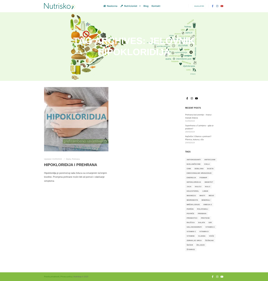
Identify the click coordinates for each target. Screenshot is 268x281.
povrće (190, 213)
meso (211, 195)
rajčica (191, 222)
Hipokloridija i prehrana (70, 165)
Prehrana (76, 159)
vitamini (191, 236)
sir (210, 222)
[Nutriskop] (59, 6)
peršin (190, 209)
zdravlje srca (194, 240)
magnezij (191, 195)
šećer (190, 245)
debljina (199, 168)
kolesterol (193, 191)
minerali (206, 200)
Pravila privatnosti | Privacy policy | (58, 277)
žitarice (191, 249)
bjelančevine (194, 164)
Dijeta (68, 159)
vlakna (201, 236)
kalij (207, 186)
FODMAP (203, 177)
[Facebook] (213, 6)
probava (202, 213)
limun (205, 191)
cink (189, 168)
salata (201, 222)
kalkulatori (199, 6)
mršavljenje (193, 204)
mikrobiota (192, 200)
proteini (205, 218)
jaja (189, 186)
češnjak (209, 240)
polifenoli (202, 209)
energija (191, 177)
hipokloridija (194, 182)
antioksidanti (194, 159)
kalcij (198, 186)
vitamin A (210, 227)
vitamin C (191, 231)
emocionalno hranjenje (199, 173)
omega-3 (207, 204)
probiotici (192, 218)
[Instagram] (217, 6)
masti (202, 195)
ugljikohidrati (194, 227)
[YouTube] (222, 6)
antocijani (209, 159)
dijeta (210, 168)
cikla (207, 164)
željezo (201, 245)
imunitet (209, 182)
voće (211, 236)
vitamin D (204, 231)
